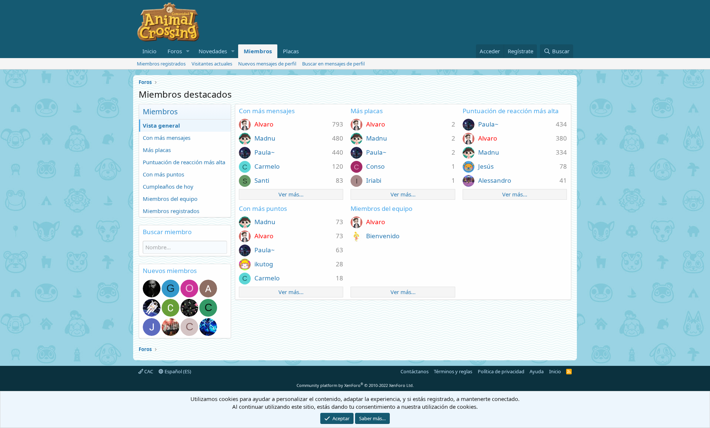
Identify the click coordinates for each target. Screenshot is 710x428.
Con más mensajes (166, 137)
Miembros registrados (161, 63)
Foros (175, 51)
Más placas (157, 150)
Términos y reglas (453, 371)
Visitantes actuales (212, 63)
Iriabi (373, 180)
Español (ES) (177, 371)
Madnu (264, 138)
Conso (375, 166)
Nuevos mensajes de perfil (267, 63)
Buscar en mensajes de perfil (333, 63)
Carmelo (267, 166)
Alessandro (494, 180)
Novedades (213, 51)
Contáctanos (414, 371)
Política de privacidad (501, 371)
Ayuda (537, 371)
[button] (188, 51)
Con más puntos (163, 174)
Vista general (161, 125)
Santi (261, 180)
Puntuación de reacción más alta (184, 162)
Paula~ (264, 152)
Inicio (149, 51)
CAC (148, 371)
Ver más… (291, 194)
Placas (291, 51)
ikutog (263, 264)
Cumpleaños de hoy (168, 186)
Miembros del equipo (170, 198)
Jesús (486, 166)
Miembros (258, 51)
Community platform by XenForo (355, 385)
